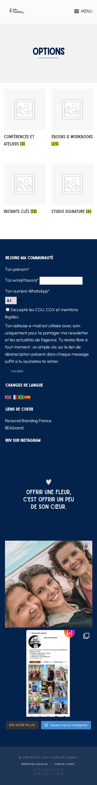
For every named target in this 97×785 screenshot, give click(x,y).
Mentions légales (34, 764)
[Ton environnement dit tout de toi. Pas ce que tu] (48, 584)
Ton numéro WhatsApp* (27, 291)
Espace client (65, 764)
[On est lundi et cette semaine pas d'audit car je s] (48, 494)
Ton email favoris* (22, 280)
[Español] (27, 396)
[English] (8, 396)
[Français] (14, 396)
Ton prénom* (17, 269)
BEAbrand (14, 427)
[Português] (21, 396)
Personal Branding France (28, 420)
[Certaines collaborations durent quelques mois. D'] (48, 673)
